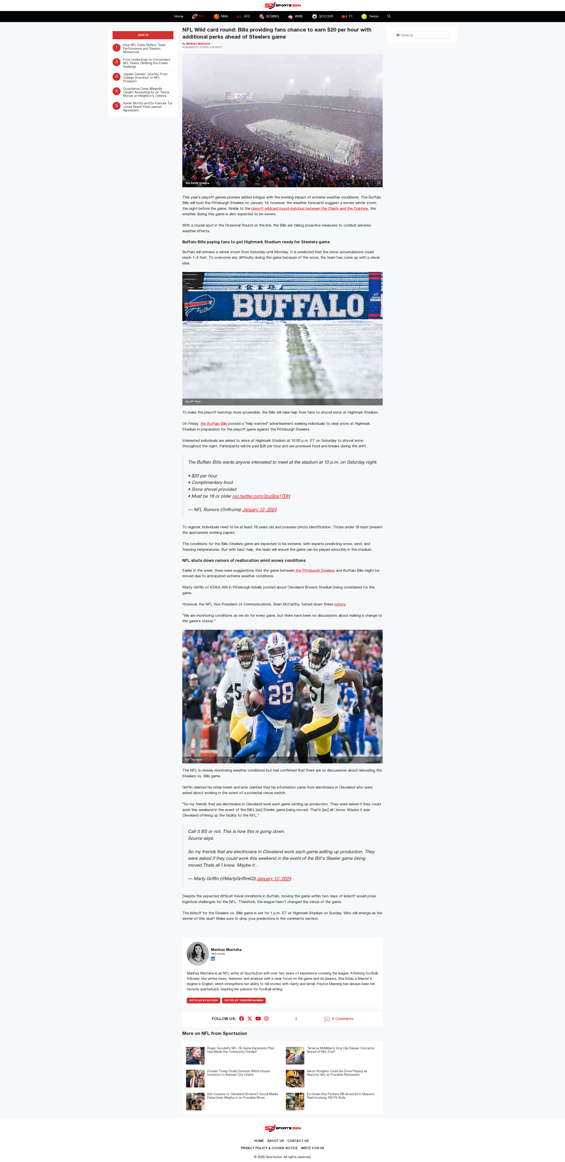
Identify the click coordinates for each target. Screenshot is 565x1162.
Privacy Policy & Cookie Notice (269, 1148)
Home (178, 16)
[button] (389, 16)
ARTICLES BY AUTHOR (203, 1000)
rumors (340, 604)
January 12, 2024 (259, 510)
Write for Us (312, 1148)
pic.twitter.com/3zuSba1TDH (261, 496)
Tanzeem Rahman (244, 1000)
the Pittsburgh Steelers (315, 570)
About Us (275, 1141)
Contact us (298, 1141)
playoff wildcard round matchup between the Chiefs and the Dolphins (309, 208)
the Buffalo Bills (213, 423)
